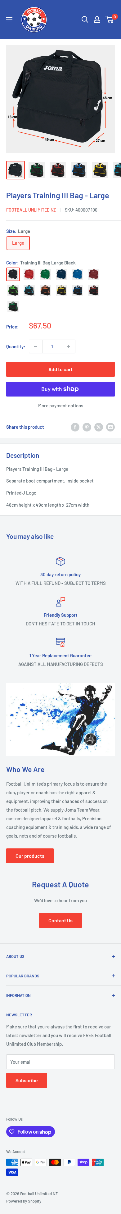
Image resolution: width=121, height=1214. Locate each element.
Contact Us (60, 920)
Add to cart (60, 369)
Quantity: (15, 346)
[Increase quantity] (68, 346)
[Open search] (85, 19)
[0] (110, 19)
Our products (30, 856)
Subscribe (27, 1080)
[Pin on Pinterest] (87, 426)
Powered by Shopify (23, 1201)
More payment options (60, 405)
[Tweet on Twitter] (98, 426)
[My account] (97, 19)
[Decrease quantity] (35, 346)
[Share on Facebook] (75, 426)
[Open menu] (9, 19)
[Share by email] (110, 426)
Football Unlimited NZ (31, 209)
